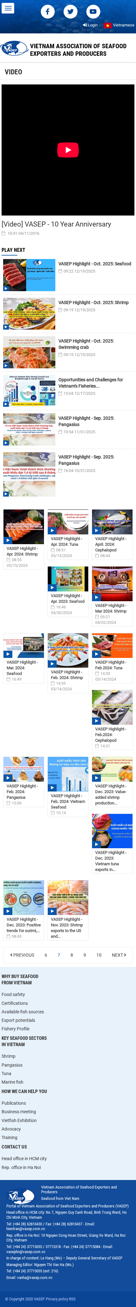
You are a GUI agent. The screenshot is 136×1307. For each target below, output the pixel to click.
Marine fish (12, 1082)
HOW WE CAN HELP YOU (24, 1091)
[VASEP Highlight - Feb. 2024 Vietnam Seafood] (68, 774)
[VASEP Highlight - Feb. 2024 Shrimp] (68, 650)
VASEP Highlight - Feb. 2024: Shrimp (67, 675)
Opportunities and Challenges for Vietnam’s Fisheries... (91, 383)
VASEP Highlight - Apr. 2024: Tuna (66, 541)
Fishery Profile (15, 1028)
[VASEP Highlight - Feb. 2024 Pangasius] (23, 769)
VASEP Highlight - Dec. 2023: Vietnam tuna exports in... (111, 861)
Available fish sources (23, 1011)
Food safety (13, 994)
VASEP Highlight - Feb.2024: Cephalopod (111, 735)
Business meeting (19, 1111)
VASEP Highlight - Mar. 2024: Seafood (22, 668)
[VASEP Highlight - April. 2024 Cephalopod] (112, 522)
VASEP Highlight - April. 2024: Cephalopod (111, 544)
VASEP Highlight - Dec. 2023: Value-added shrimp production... (111, 794)
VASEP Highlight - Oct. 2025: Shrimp (94, 302)
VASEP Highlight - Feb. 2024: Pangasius (22, 792)
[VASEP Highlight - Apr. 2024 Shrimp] (23, 527)
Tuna (6, 1073)
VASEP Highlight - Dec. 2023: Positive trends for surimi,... (24, 925)
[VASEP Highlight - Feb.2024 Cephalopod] (112, 707)
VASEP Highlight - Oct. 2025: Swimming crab (86, 344)
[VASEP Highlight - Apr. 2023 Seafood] (68, 579)
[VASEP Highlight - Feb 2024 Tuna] (112, 645)
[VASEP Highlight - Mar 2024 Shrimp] (112, 584)
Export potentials (18, 1020)
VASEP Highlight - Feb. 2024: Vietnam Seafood (68, 801)
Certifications (15, 1003)
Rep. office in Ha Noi (21, 1167)
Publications (14, 1103)
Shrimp (8, 1056)
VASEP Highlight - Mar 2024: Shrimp (111, 608)
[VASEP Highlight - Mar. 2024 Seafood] (23, 645)
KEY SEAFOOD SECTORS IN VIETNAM (24, 1041)
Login (92, 25)
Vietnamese (123, 25)
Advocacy (11, 1128)
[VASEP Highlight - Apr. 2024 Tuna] (68, 522)
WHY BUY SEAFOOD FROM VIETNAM (20, 980)
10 (99, 955)
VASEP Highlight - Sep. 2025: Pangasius (86, 421)
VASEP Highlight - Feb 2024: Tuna (111, 665)
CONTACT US (14, 1147)
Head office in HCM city (24, 1158)
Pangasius (12, 1065)
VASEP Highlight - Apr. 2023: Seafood (67, 598)
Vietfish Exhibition (19, 1120)
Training (9, 1137)
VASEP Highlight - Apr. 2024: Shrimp (22, 551)
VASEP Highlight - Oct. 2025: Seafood (95, 263)
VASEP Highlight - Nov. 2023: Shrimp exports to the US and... (67, 928)
